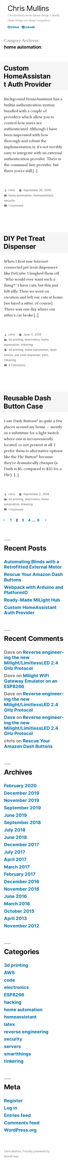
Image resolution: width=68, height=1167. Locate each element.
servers (12, 1046)
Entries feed (17, 1115)
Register (13, 1100)
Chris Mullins (28, 8)
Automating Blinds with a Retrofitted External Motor (33, 564)
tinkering (27, 344)
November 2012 (21, 926)
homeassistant (43, 195)
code (9, 980)
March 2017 (17, 867)
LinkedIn (29, 27)
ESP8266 (14, 994)
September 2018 (22, 822)
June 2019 (15, 815)
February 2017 (20, 874)
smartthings (17, 1054)
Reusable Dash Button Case (27, 402)
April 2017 (15, 859)
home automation (20, 195)
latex (9, 1024)
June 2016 (15, 896)
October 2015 (19, 911)
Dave (9, 717)
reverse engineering (26, 1031)
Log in (10, 1108)
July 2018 (14, 830)
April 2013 (15, 918)
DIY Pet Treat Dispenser (24, 242)
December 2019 (21, 793)
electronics (32, 339)
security (9, 200)
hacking (12, 1002)
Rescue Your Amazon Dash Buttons (33, 577)
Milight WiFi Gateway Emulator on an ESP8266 (30, 681)
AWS (9, 972)
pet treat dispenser (27, 355)
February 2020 (20, 785)
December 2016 (21, 881)
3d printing (15, 339)
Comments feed (22, 1122)
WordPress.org (20, 1130)
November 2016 (21, 889)
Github (14, 27)
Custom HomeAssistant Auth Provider (27, 76)
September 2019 (22, 807)
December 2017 (21, 844)
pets (45, 355)
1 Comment (15, 205)
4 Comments (16, 365)
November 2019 (21, 800)
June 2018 (15, 837)
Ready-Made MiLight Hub (32, 600)
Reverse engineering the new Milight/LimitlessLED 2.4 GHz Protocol (34, 660)
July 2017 (14, 852)
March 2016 (17, 903)
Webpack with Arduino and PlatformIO (33, 589)
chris (11, 190)
